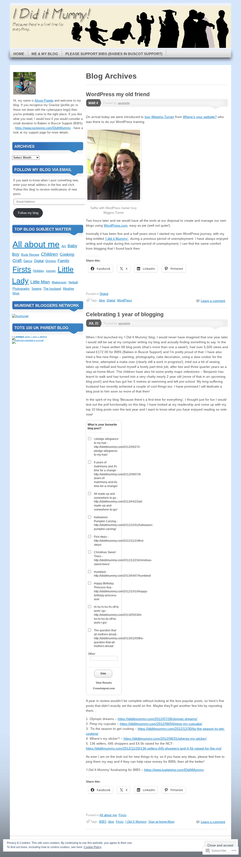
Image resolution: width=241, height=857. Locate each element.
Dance (28, 261)
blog (102, 300)
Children (49, 254)
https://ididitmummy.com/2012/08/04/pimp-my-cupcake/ (161, 724)
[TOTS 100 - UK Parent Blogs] (31, 336)
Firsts (122, 815)
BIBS (102, 821)
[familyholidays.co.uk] (28, 340)
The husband (52, 288)
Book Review (30, 254)
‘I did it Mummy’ (116, 238)
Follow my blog (28, 213)
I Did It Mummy (135, 821)
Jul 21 (93, 323)
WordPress (124, 300)
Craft (17, 260)
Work (16, 293)
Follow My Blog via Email (43, 170)
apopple (124, 103)
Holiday (38, 271)
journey (51, 271)
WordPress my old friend (118, 94)
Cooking (67, 254)
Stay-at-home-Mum (161, 821)
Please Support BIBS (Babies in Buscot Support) (113, 54)
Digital (104, 294)
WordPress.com (116, 225)
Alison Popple (44, 100)
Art (63, 246)
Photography (21, 288)
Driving (50, 261)
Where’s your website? (200, 117)
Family (63, 261)
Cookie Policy (92, 847)
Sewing (36, 288)
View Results (104, 682)
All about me (108, 815)
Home (18, 54)
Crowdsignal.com (104, 688)
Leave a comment (213, 301)
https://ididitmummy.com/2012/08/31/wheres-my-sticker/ (165, 738)
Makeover (59, 282)
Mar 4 (93, 103)
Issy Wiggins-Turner (159, 117)
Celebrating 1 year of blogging (125, 314)
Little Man (40, 281)
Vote (103, 673)
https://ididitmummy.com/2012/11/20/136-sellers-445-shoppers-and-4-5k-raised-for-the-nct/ (153, 748)
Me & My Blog (45, 54)
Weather (68, 288)
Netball (73, 282)
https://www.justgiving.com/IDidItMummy (174, 770)
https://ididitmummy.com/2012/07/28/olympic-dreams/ (157, 719)
